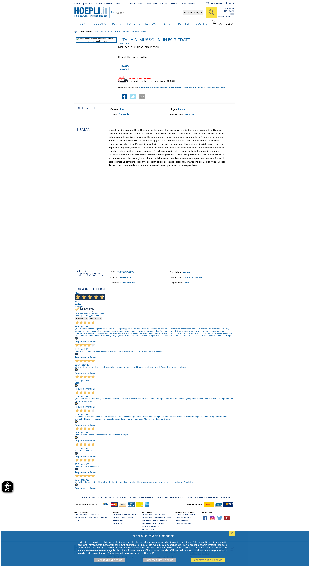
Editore (89, 4)
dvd (167, 23)
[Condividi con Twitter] (133, 98)
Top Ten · (122, 497)
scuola (100, 23)
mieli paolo (125, 47)
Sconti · (188, 497)
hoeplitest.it (182, 520)
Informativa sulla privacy (154, 520)
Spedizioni (118, 520)
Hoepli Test (121, 4)
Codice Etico (148, 529)
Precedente (81, 318)
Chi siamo (229, 8)
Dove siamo (229, 11)
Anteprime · (172, 497)
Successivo (95, 318)
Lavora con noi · (207, 497)
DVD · (95, 497)
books (117, 23)
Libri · (86, 497)
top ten (184, 23)
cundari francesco (146, 47)
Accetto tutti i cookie (208, 560)
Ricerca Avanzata (226, 17)
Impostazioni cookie (109, 560)
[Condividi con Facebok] (124, 98)
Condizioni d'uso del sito (154, 515)
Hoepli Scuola (137, 4)
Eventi (174, 4)
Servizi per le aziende (157, 4)
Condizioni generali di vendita (156, 517)
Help (232, 14)
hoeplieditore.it (183, 517)
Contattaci (118, 523)
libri (83, 23)
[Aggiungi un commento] (142, 98)
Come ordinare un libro (124, 515)
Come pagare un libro (123, 517)
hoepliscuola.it (183, 523)
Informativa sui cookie (153, 523)
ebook (150, 23)
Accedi (231, 3)
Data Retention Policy (152, 526)
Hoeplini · (107, 497)
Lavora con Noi (188, 4)
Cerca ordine (216, 3)
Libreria (78, 4)
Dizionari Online (104, 4)
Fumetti (133, 23)
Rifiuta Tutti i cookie (159, 560)
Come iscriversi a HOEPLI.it (87, 515)
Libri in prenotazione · (146, 497)
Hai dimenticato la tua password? (91, 517)
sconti (201, 23)
